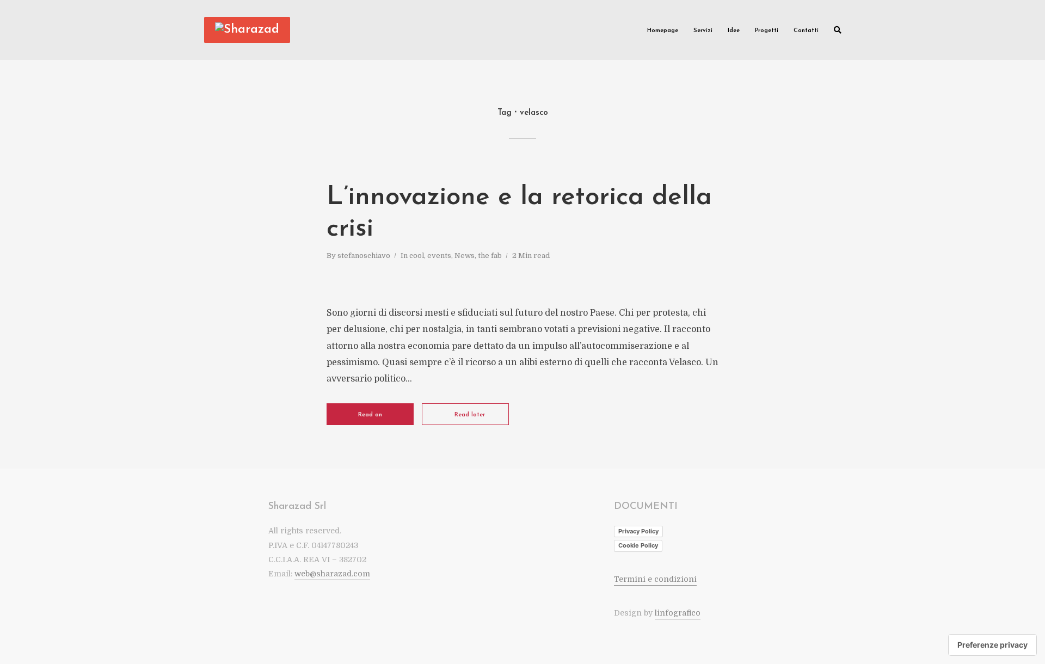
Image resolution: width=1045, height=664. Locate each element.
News (464, 255)
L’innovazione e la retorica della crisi (519, 213)
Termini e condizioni (655, 579)
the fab (490, 255)
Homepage (662, 31)
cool (416, 255)
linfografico (677, 612)
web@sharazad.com (332, 573)
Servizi (702, 31)
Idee (734, 31)
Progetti (766, 31)
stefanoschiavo (363, 255)
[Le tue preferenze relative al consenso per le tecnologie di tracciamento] (992, 645)
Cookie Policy (638, 545)
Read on (370, 415)
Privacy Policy (638, 531)
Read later (469, 415)
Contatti (806, 31)
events (439, 255)
